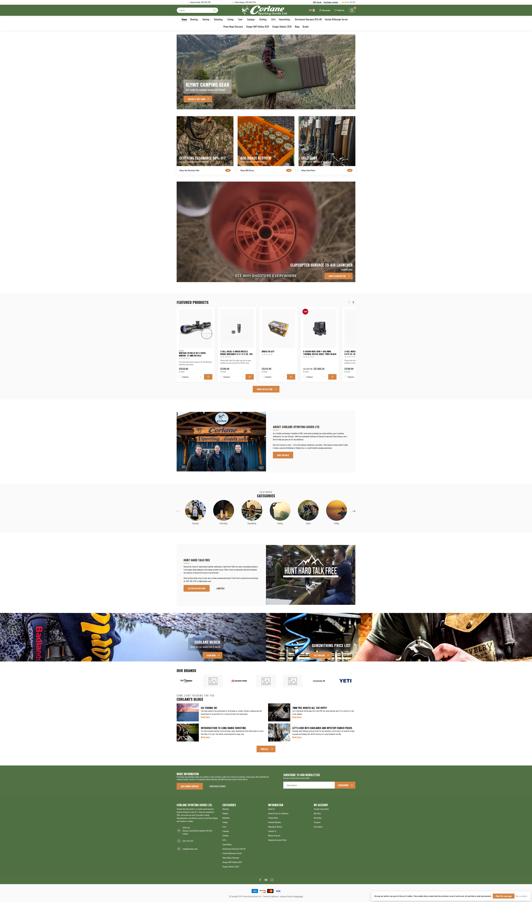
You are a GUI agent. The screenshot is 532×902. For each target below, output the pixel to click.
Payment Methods (274, 822)
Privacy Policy (273, 817)
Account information (321, 808)
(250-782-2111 (187, 840)
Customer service (331, 2)
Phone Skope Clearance (233, 26)
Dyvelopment (298, 896)
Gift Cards (317, 2)
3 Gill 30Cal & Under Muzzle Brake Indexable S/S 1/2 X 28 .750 (236, 352)
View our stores (217, 786)
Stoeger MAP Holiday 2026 (257, 26)
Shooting (194, 19)
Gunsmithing (284, 19)
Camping (250, 19)
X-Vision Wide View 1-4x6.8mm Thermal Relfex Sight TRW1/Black (319, 352)
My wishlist (318, 817)
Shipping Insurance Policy (277, 839)
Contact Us (272, 831)
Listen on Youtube (196, 588)
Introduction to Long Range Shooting (223, 728)
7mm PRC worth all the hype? (309, 708)
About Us (271, 808)
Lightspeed (274, 896)
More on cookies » (522, 896)
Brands (306, 26)
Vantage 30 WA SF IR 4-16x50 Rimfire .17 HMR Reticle (192, 354)
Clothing (262, 19)
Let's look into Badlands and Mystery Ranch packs (322, 728)
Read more (205, 716)
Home (184, 19)
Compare (185, 377)
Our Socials (283, 455)
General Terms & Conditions (278, 813)
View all (265, 748)
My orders (317, 813)
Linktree (220, 588)
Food (240, 19)
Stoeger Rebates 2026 (282, 26)
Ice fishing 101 (209, 708)
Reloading (218, 19)
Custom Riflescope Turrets (336, 19)
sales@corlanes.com (190, 848)
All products (318, 826)
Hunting (206, 19)
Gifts (273, 19)
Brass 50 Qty (268, 351)
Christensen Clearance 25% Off (308, 19)
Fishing (230, 19)
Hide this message (504, 896)
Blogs (297, 26)
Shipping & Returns (275, 826)
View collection (265, 389)
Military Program (274, 835)
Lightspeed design (286, 896)
